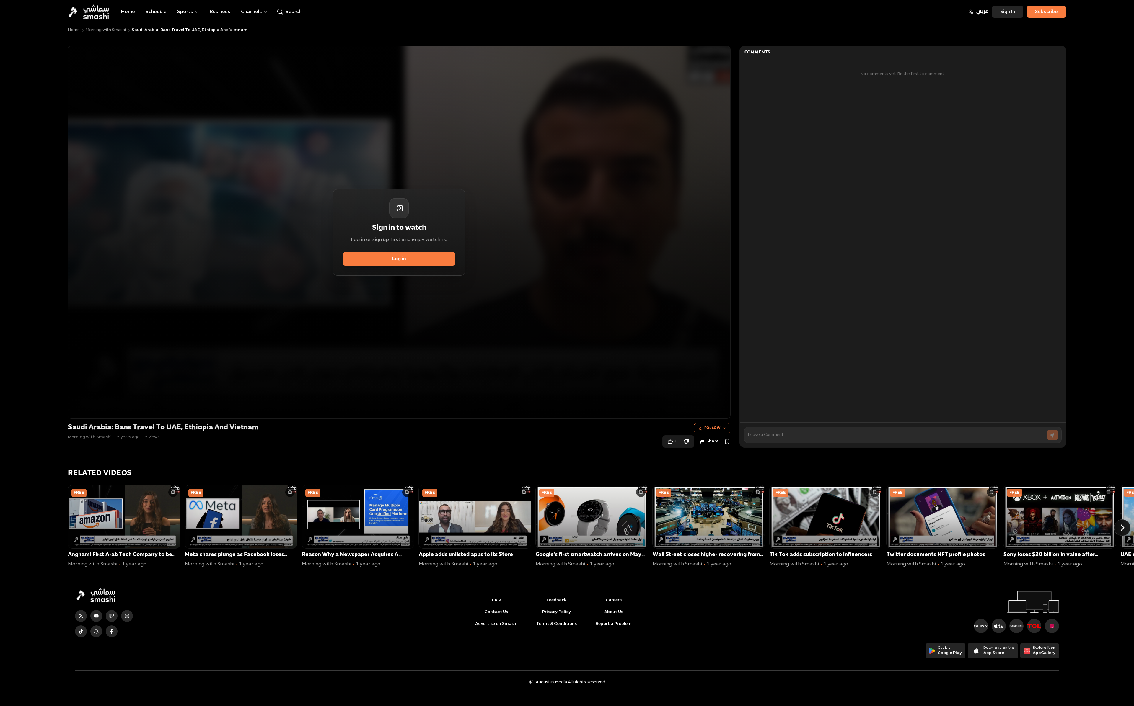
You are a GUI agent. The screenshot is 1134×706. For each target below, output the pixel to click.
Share (712, 441)
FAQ (496, 600)
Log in (399, 259)
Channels (251, 12)
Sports (185, 12)
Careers (614, 600)
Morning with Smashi (106, 29)
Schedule (156, 12)
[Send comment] (1052, 435)
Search (294, 12)
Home (128, 12)
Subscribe (1046, 12)
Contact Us (496, 611)
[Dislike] (686, 441)
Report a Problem (614, 623)
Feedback (556, 600)
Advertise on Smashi (496, 623)
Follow (712, 428)
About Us (613, 611)
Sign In (1007, 12)
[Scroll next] (1122, 527)
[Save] (727, 441)
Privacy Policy (556, 611)
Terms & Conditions (556, 623)
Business (220, 12)
